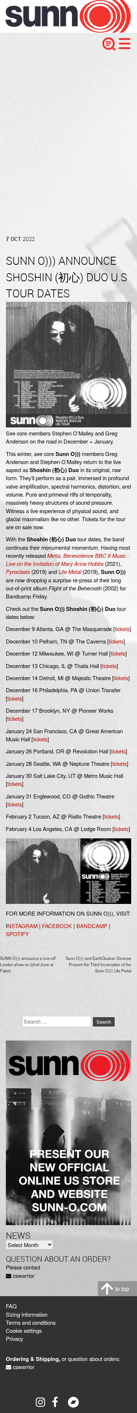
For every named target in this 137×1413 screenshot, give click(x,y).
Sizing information (26, 1314)
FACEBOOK (57, 926)
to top (122, 1288)
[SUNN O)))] (62, 30)
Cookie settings (24, 1330)
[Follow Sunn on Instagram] (41, 1402)
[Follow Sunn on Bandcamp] (73, 1402)
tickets (122, 629)
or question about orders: (63, 1358)
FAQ (11, 1306)
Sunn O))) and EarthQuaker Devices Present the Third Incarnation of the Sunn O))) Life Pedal (98, 964)
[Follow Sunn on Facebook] (57, 1402)
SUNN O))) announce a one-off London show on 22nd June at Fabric (28, 964)
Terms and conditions (31, 1322)
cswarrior (23, 1275)
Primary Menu (124, 43)
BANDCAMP (91, 926)
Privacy (14, 1338)
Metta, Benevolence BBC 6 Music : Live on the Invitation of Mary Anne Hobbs (67, 559)
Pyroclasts (18, 571)
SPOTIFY (17, 934)
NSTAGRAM (22, 926)
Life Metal (69, 571)
